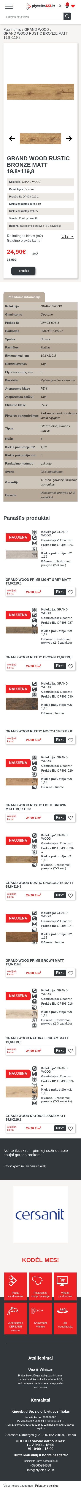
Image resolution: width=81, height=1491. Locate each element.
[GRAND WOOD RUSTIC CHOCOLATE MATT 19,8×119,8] (40, 866)
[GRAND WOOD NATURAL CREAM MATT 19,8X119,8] (40, 1021)
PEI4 (44, 388)
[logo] (40, 7)
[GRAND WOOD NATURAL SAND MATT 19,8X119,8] (40, 1099)
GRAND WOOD (36, 29)
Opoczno (30, 189)
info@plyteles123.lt (40, 1470)
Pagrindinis (12, 29)
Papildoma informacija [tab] (24, 297)
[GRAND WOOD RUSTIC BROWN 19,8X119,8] (40, 638)
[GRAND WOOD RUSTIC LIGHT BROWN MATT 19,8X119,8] (40, 788)
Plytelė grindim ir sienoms (58, 380)
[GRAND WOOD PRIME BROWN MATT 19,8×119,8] (40, 944)
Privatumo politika (46, 1485)
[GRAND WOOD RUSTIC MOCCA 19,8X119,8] (40, 713)
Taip (43, 364)
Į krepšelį (23, 270)
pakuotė (46, 463)
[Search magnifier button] (67, 16)
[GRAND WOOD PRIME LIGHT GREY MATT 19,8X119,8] (40, 563)
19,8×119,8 (48, 355)
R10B (44, 405)
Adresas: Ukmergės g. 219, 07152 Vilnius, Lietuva (40, 1435)
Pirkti (60, 592)
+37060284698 (40, 1465)
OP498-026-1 (50, 322)
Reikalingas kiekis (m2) (25, 236)
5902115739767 (52, 331)
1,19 (44, 447)
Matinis (45, 347)
